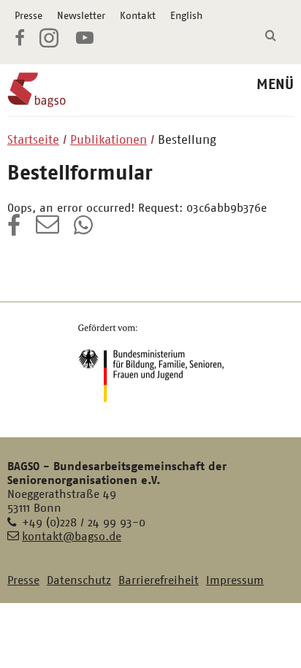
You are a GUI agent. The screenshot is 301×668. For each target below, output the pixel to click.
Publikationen (108, 139)
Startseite (33, 139)
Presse (28, 15)
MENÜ (275, 84)
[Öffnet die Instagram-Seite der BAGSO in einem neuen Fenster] (50, 44)
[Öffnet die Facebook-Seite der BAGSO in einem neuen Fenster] (20, 40)
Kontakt (138, 15)
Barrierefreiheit (158, 580)
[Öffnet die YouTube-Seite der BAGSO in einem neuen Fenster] (85, 40)
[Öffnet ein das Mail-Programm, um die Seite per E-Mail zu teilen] (47, 230)
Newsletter (81, 15)
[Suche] (270, 36)
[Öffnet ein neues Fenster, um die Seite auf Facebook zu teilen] (14, 230)
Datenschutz (79, 580)
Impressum (235, 580)
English (186, 15)
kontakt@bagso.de (71, 536)
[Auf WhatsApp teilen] (85, 230)
